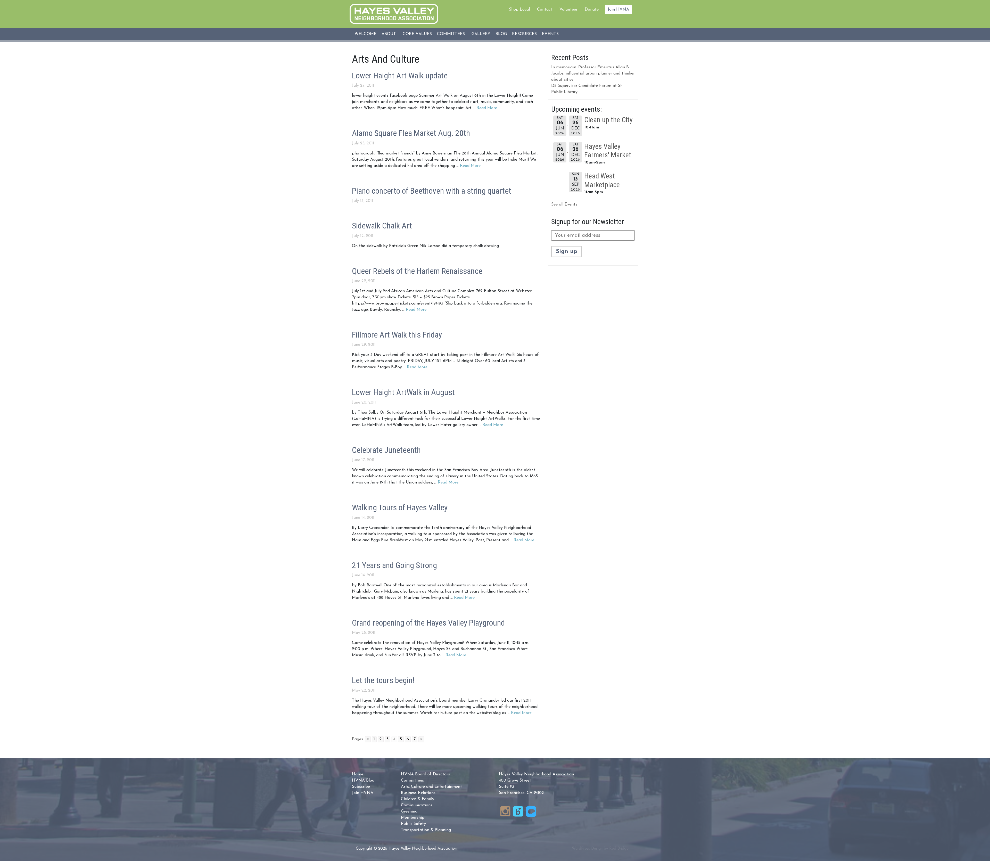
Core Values (417, 34)
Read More (486, 108)
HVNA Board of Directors (425, 774)
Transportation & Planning (426, 830)
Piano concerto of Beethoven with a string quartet (431, 191)
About (389, 34)
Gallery (481, 34)
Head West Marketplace (602, 180)
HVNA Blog (363, 780)
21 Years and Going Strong (394, 565)
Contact (544, 9)
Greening (409, 811)
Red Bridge (619, 849)
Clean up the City (608, 120)
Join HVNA (618, 9)
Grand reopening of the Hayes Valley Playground (428, 623)
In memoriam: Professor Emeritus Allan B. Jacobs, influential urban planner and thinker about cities (593, 73)
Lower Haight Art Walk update (400, 75)
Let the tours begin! (383, 680)
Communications (416, 805)
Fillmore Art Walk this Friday (397, 335)
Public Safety (413, 824)
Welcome (365, 34)
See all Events (564, 204)
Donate (592, 9)
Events (550, 34)
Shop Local (519, 9)
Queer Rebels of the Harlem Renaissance (417, 271)
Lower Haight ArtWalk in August (403, 392)
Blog (501, 34)
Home (357, 774)
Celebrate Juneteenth (386, 450)
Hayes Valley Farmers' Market (607, 150)
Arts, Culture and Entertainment (431, 787)
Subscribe (361, 787)
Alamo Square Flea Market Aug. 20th (411, 133)
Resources (524, 34)
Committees (451, 34)
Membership (412, 818)
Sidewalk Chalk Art (382, 226)
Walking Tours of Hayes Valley (400, 507)
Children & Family (417, 799)
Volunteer (568, 9)
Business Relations (418, 793)
